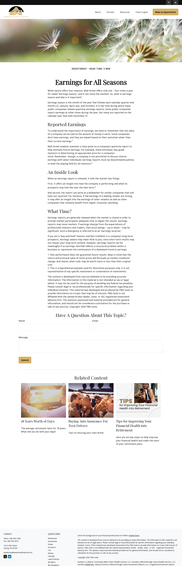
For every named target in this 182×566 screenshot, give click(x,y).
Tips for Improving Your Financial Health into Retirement (133, 425)
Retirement (52, 538)
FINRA (87, 564)
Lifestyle (51, 556)
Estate (50, 544)
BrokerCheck (134, 535)
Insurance (52, 547)
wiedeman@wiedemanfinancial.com (18, 552)
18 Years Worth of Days (37, 421)
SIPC (92, 564)
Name (22, 320)
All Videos (52, 562)
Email (95, 320)
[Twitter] (169, 2)
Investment (52, 541)
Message (23, 337)
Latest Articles (53, 559)
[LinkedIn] (175, 2)
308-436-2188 (14, 538)
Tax (49, 550)
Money (50, 553)
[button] (98, 12)
